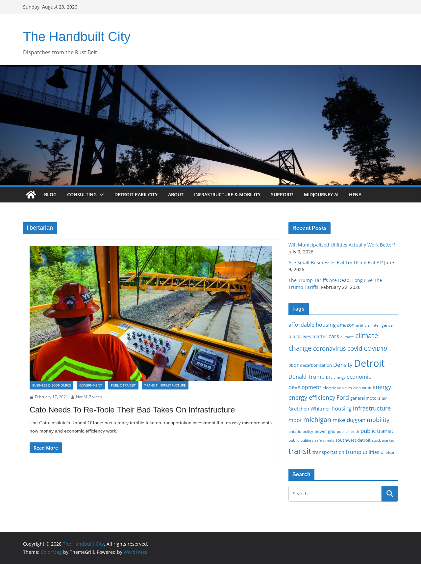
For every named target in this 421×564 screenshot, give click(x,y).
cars (334, 336)
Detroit (369, 363)
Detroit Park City (136, 194)
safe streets (324, 440)
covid (354, 348)
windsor (388, 452)
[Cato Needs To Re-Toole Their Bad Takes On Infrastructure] (151, 313)
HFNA (355, 194)
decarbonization (316, 365)
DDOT (293, 365)
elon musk (362, 387)
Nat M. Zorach (89, 397)
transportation (328, 452)
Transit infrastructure (165, 385)
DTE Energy (335, 377)
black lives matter (307, 336)
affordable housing (312, 324)
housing (342, 408)
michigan (317, 419)
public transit (376, 431)
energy (381, 387)
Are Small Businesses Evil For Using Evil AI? (335, 262)
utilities (371, 452)
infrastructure (372, 408)
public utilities (300, 440)
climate (347, 336)
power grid (324, 431)
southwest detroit (353, 440)
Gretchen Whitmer (309, 408)
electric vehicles (337, 387)
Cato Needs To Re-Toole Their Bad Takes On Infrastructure (132, 409)
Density (343, 364)
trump (353, 452)
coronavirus (329, 348)
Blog (50, 194)
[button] (100, 194)
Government (90, 385)
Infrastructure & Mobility (227, 194)
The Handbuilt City (77, 36)
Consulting (82, 194)
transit (299, 451)
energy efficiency (311, 397)
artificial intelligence (374, 325)
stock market (383, 440)
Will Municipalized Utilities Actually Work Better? (341, 245)
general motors (365, 398)
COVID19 (375, 348)
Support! (282, 194)
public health (348, 431)
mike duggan (349, 420)
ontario (294, 431)
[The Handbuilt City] (210, 69)
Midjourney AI (321, 194)
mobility (378, 420)
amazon (346, 325)
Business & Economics (51, 385)
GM (384, 398)
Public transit (123, 385)
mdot (295, 420)
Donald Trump (306, 376)
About (176, 194)
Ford (342, 397)
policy (308, 431)
